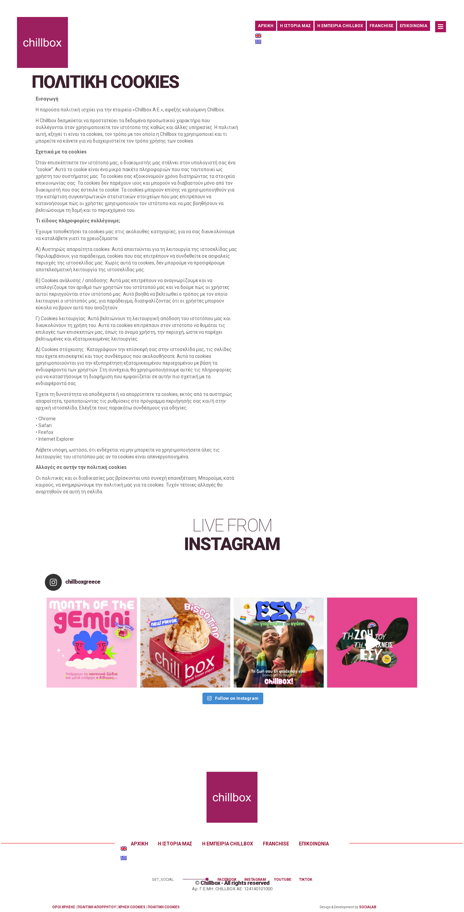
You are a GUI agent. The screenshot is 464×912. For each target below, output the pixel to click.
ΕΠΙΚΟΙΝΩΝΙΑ (413, 25)
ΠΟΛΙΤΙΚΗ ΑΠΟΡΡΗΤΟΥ (96, 907)
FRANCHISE (381, 25)
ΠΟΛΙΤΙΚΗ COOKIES (164, 907)
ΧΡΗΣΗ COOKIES (131, 907)
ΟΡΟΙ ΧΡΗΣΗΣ (63, 907)
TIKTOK (305, 879)
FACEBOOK (226, 879)
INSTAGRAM (255, 879)
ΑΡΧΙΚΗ (265, 25)
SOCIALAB (367, 907)
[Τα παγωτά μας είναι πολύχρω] (279, 643)
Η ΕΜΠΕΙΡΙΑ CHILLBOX (340, 25)
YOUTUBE (282, 879)
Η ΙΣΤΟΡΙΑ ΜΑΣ (295, 25)
